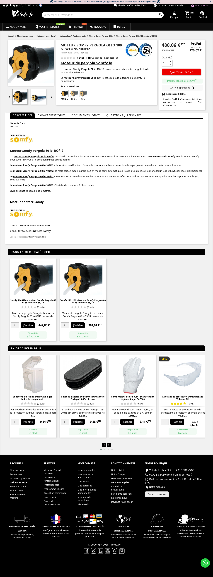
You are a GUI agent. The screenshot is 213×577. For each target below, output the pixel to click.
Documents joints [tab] (86, 115)
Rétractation (83, 504)
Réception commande (55, 492)
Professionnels (51, 484)
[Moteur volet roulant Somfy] (21, 138)
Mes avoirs (83, 481)
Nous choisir (50, 497)
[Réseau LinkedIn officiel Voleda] (100, 550)
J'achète (28, 325)
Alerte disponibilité (182, 88)
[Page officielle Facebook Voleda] (86, 550)
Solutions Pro (200, 5)
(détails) (151, 1)
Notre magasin (155, 486)
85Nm (83, 99)
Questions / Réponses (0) (103, 57)
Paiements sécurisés (122, 493)
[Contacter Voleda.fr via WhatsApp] (205, 563)
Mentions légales (120, 482)
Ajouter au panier (181, 72)
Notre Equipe (118, 474)
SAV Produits (16, 490)
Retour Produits (18, 486)
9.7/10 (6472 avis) (20, 5)
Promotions (16, 474)
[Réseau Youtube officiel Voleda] (107, 550)
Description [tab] (22, 115)
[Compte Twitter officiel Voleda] (93, 550)
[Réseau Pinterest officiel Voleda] (122, 550)
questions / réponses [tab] (124, 115)
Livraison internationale (168, 5)
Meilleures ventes (19, 482)
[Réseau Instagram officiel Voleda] (114, 550)
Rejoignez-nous (119, 497)
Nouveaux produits (20, 478)
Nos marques (17, 470)
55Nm (74, 99)
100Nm (64, 99)
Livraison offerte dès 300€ (130, 5)
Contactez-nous (157, 494)
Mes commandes (86, 470)
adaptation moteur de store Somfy (35, 225)
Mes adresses (84, 485)
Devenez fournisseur (122, 501)
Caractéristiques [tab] (52, 115)
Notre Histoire (118, 470)
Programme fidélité (54, 488)
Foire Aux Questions (121, 478)
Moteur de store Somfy (27, 202)
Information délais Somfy (182, 80)
